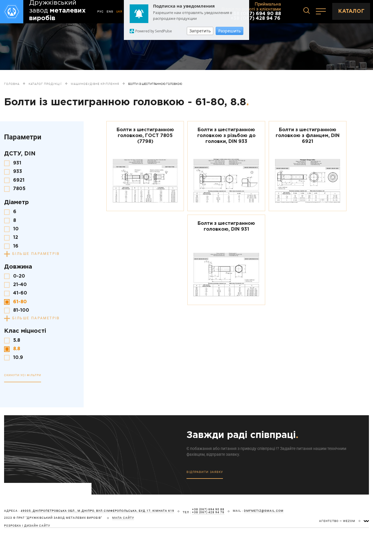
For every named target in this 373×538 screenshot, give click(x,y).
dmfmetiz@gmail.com (264, 510)
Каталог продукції (45, 83)
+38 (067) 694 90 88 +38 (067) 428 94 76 (256, 16)
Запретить (200, 31)
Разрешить (229, 31)
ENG (110, 11)
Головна (12, 83)
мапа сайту (123, 517)
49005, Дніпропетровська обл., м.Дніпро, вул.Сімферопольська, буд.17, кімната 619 (97, 510)
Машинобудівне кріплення (95, 83)
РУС (100, 11)
